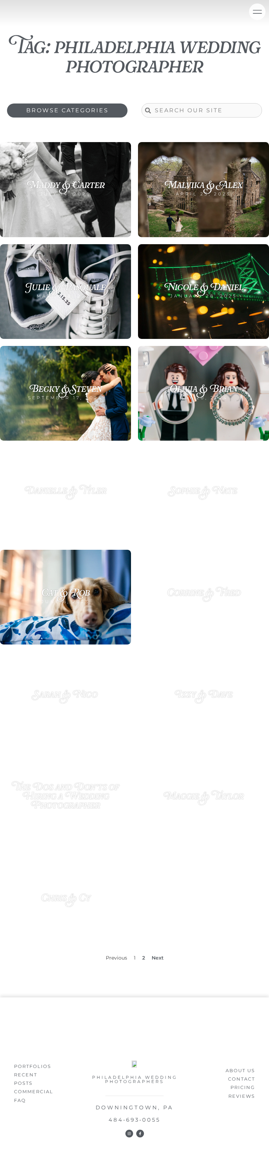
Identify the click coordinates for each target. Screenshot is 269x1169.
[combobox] (202, 110)
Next (158, 958)
